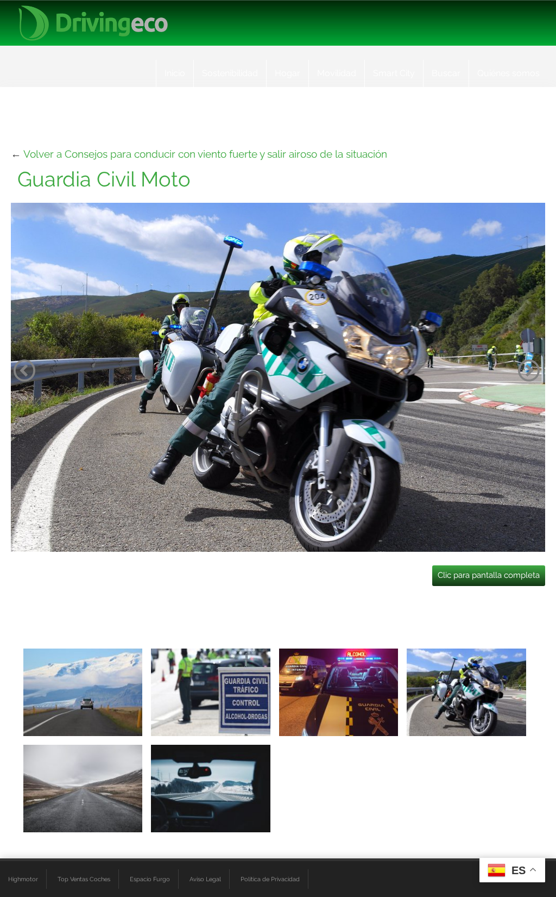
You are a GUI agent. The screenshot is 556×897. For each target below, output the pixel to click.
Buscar (446, 73)
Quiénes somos (508, 73)
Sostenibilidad (230, 73)
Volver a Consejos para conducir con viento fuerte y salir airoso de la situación (205, 154)
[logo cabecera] (93, 23)
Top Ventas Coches (84, 879)
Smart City (394, 73)
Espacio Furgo (150, 879)
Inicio (175, 73)
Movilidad (336, 73)
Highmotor (23, 879)
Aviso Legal (205, 879)
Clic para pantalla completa (489, 575)
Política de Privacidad (270, 879)
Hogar (287, 73)
